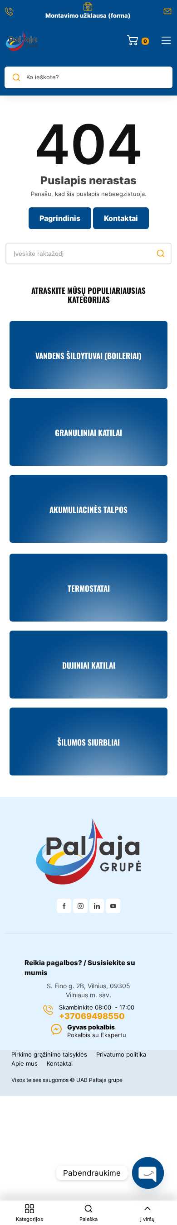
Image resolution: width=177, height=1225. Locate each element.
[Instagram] (80, 906)
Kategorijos (29, 1219)
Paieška (88, 1219)
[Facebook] (64, 906)
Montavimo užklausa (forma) (88, 15)
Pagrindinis (59, 218)
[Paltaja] (22, 41)
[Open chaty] (148, 1173)
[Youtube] (113, 906)
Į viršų (147, 1219)
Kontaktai (121, 218)
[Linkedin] (96, 906)
